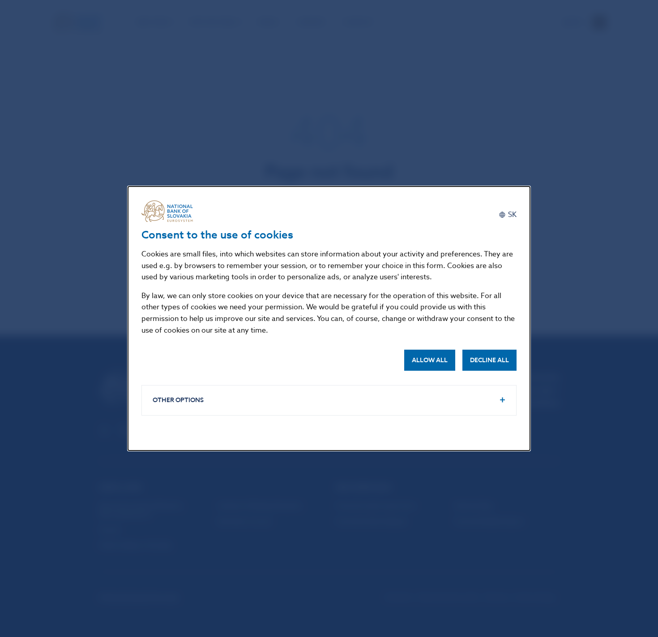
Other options (178, 400)
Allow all (430, 360)
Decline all (489, 360)
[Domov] (170, 211)
